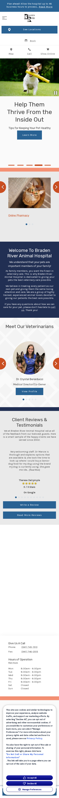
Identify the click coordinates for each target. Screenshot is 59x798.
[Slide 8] (37, 497)
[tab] (14, 663)
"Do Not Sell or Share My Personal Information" (24, 756)
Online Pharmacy (18, 215)
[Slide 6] (31, 497)
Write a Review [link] (29, 504)
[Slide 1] (11, 165)
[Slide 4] (38, 165)
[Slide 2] (20, 165)
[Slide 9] (40, 497)
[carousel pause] (55, 93)
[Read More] (34, 470)
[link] (29, 18)
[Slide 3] (29, 165)
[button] (4, 18)
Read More (45, 6)
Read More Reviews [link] (29, 515)
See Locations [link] (32, 29)
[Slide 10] (43, 497)
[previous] (3, 77)
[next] (55, 77)
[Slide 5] (48, 165)
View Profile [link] (29, 391)
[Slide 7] (34, 497)
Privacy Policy (35, 738)
